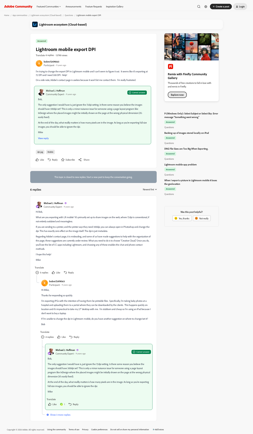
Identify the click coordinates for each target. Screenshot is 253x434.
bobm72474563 (51, 61)
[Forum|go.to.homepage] (18, 6)
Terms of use (74, 429)
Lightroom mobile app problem (180, 164)
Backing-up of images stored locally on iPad (186, 132)
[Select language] (206, 6)
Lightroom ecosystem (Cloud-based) (46, 15)
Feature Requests (93, 6)
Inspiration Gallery (114, 6)
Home (6, 15)
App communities (20, 15)
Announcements (73, 6)
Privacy (85, 429)
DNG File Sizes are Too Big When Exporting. (186, 148)
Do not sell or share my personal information (129, 429)
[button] (221, 6)
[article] (93, 238)
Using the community (56, 429)
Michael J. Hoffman (55, 90)
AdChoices (159, 429)
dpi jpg (40, 152)
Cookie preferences (99, 429)
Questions (69, 15)
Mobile (50, 152)
